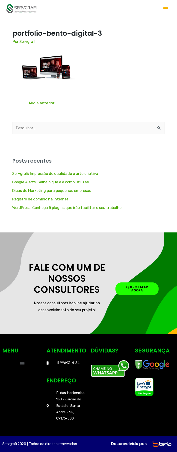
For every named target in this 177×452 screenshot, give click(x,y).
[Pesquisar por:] (88, 128)
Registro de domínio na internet (40, 199)
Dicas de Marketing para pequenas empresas (51, 190)
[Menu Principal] (165, 9)
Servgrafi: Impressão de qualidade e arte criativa (55, 173)
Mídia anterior (39, 103)
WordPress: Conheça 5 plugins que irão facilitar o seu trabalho (66, 207)
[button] (22, 364)
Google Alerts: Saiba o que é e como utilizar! (50, 182)
